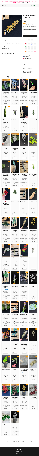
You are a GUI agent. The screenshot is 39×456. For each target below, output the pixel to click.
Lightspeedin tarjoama (19, 453)
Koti (2, 12)
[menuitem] (35, 13)
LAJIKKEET (10, 12)
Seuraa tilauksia (16, 441)
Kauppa (5, 12)
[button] (26, 2)
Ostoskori (31, 441)
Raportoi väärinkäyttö (19, 451)
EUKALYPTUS (16, 12)
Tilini (8, 441)
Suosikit (23, 441)
